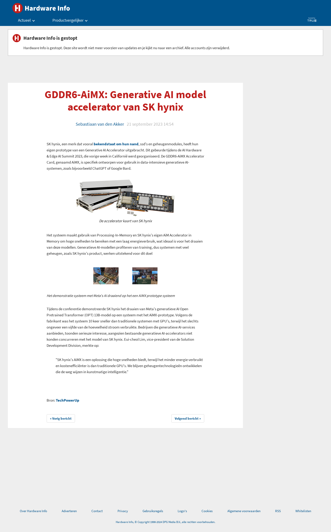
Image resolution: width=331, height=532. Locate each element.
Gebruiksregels (153, 511)
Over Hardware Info (33, 511)
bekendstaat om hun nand (116, 143)
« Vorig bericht (61, 418)
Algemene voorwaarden (244, 511)
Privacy (123, 511)
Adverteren (69, 511)
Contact (97, 511)
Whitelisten (303, 511)
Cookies (207, 511)
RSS (278, 511)
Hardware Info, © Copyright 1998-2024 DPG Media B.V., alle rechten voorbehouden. (165, 522)
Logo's (182, 511)
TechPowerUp (67, 400)
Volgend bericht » (188, 418)
